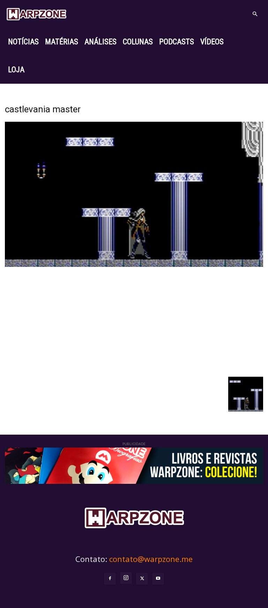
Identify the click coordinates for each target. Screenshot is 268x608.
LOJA (16, 69)
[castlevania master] (134, 265)
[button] (254, 14)
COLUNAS (138, 41)
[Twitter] (142, 578)
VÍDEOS (212, 41)
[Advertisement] (134, 321)
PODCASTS (176, 41)
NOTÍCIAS (23, 41)
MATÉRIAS (61, 41)
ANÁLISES (100, 41)
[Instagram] (126, 578)
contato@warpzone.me (151, 559)
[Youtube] (158, 578)
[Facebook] (110, 578)
